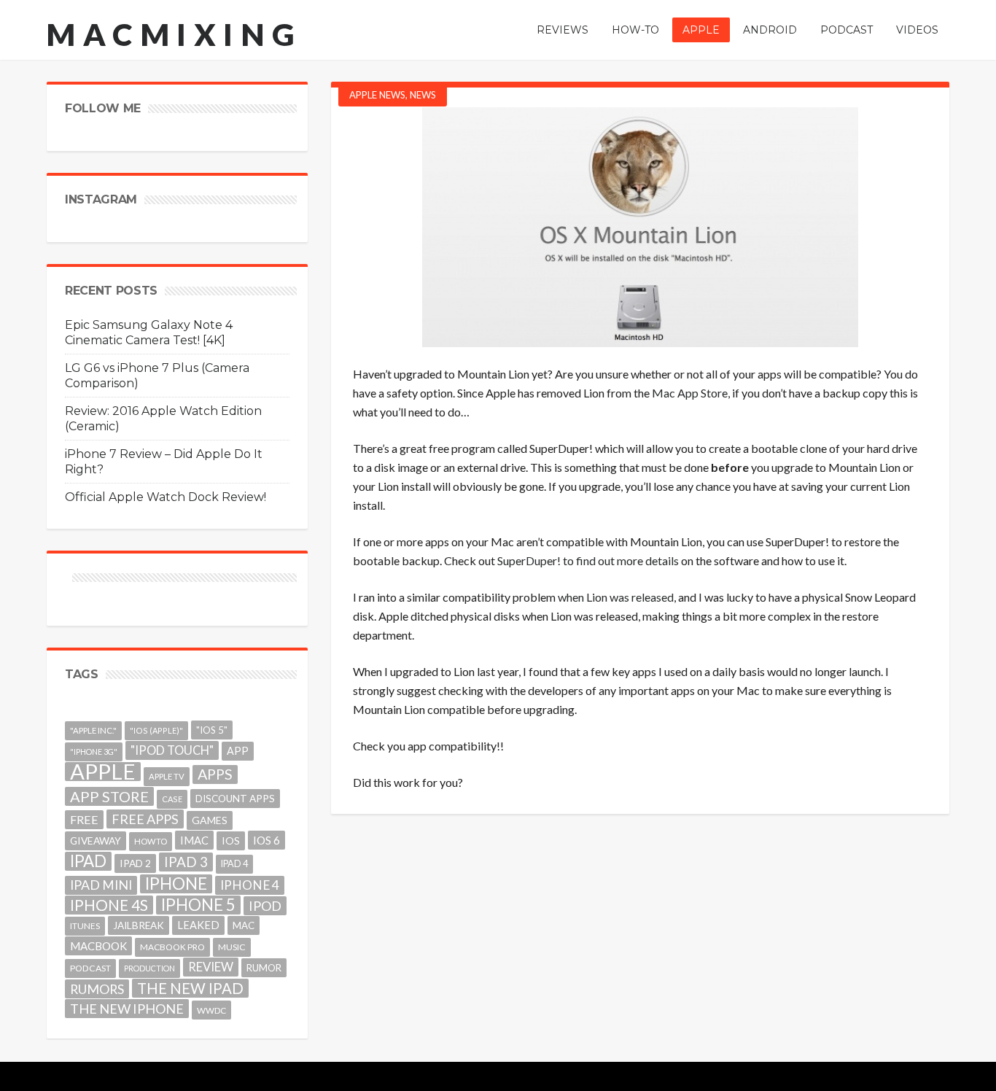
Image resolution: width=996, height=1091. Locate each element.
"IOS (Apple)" (156, 730)
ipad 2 (135, 863)
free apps (145, 819)
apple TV (166, 776)
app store (109, 796)
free (84, 819)
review (210, 966)
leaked (198, 925)
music (232, 946)
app (238, 751)
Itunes (85, 925)
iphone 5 (198, 905)
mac (243, 925)
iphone (176, 883)
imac (194, 840)
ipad (88, 861)
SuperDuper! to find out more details (588, 560)
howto (150, 841)
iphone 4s (109, 905)
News (423, 95)
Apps (215, 774)
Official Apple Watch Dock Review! (165, 497)
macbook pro (172, 946)
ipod (265, 906)
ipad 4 (234, 863)
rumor (263, 968)
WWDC (211, 1010)
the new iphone (127, 1009)
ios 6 (266, 840)
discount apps (235, 798)
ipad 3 (186, 861)
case (172, 799)
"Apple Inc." (93, 730)
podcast (90, 968)
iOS (231, 840)
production (149, 968)
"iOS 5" (211, 730)
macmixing (174, 34)
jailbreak (138, 925)
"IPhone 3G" (93, 751)
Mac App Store (690, 393)
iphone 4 (249, 885)
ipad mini (101, 885)
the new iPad (190, 988)
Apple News (377, 95)
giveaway (95, 840)
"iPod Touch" (172, 750)
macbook (98, 945)
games (209, 820)
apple (103, 771)
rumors (97, 989)
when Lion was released (616, 597)
